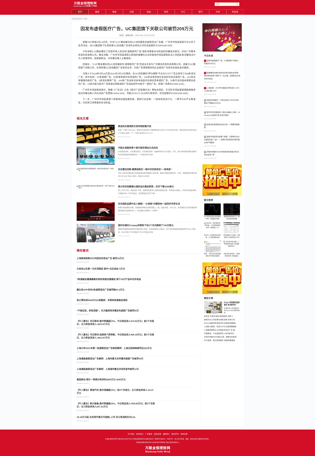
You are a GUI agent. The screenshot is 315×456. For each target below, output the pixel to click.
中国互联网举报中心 (172, 442)
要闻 (97, 12)
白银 (132, 12)
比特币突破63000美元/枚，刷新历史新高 (220, 337)
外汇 (183, 12)
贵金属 (235, 12)
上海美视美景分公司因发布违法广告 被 (219, 330)
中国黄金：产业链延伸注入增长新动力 (219, 333)
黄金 (114, 12)
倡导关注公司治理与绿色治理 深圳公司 (219, 320)
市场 (218, 12)
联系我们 (139, 434)
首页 (80, 12)
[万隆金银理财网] (85, 3)
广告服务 (148, 434)
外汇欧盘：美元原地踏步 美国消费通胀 (219, 340)
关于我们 (131, 434)
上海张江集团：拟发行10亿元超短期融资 (220, 327)
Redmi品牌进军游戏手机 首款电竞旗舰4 (220, 323)
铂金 (149, 12)
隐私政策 (157, 434)
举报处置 (184, 434)
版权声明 (175, 434)
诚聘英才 (166, 434)
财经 (166, 12)
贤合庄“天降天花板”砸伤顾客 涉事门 (218, 316)
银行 (200, 12)
